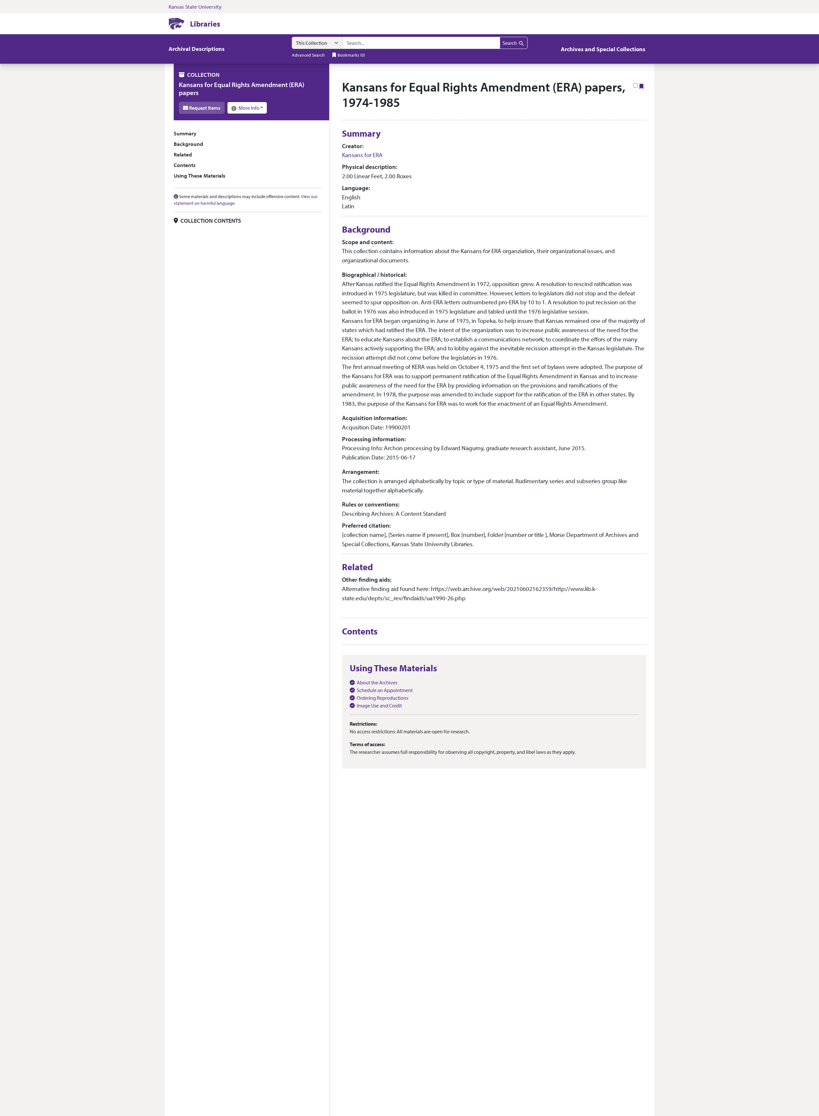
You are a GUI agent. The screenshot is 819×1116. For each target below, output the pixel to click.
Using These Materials (199, 175)
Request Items (204, 108)
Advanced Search (308, 55)
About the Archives (377, 682)
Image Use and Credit (379, 705)
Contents (184, 165)
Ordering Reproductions (382, 698)
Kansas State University (195, 6)
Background (188, 143)
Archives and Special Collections (603, 49)
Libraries (205, 24)
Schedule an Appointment (385, 690)
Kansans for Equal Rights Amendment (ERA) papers (241, 88)
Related (183, 154)
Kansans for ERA (362, 155)
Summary (185, 133)
